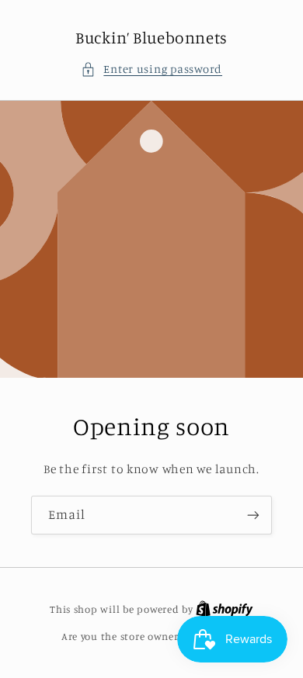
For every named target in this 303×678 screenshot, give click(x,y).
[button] (151, 69)
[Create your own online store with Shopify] (224, 609)
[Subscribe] (253, 515)
